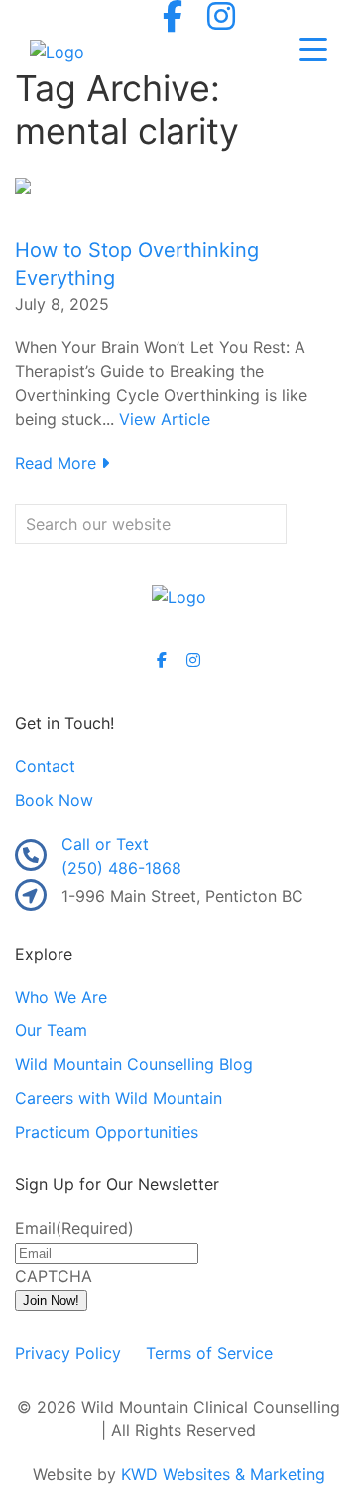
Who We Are (61, 997)
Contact (45, 766)
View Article (164, 419)
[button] (313, 51)
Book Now (54, 800)
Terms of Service (209, 1353)
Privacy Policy (68, 1353)
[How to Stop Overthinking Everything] (23, 185)
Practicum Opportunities (106, 1132)
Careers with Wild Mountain (118, 1098)
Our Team (51, 1030)
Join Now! (51, 1300)
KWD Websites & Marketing (223, 1474)
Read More (58, 463)
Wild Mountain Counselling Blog (134, 1064)
